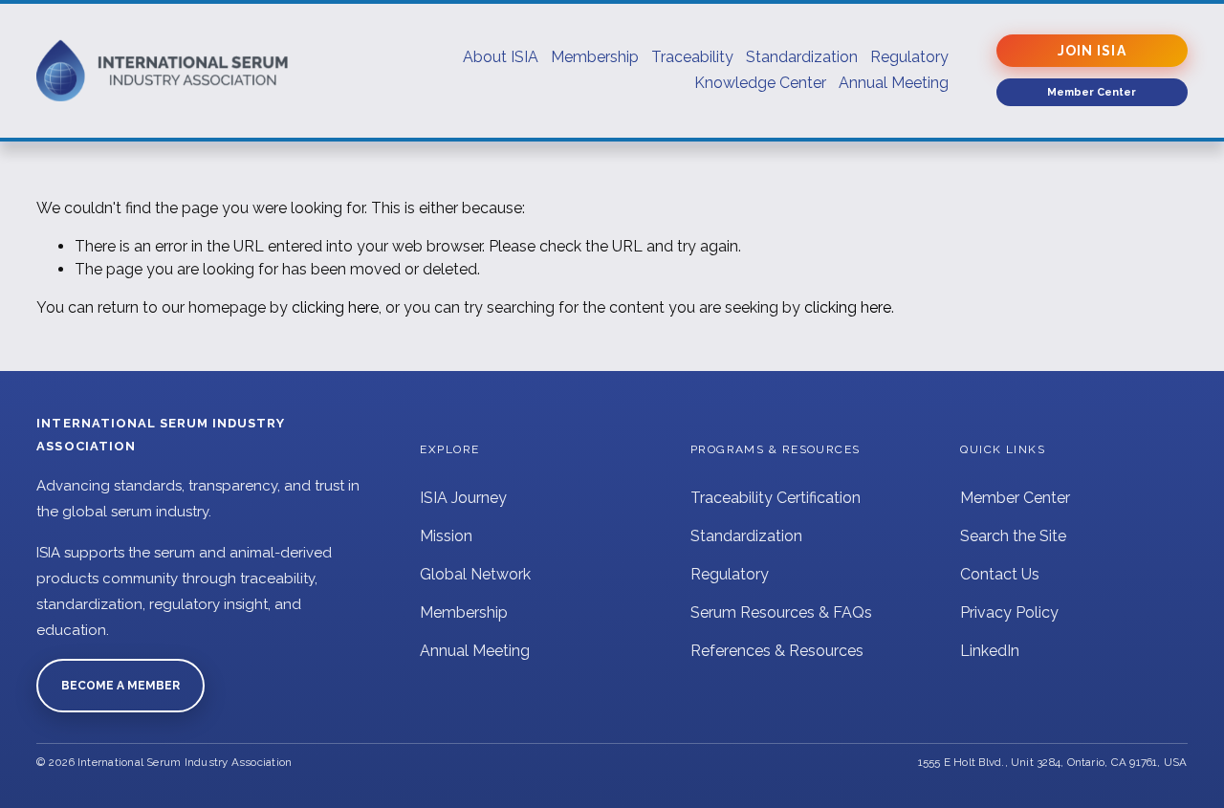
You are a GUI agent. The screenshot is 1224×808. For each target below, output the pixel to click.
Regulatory (729, 574)
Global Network (475, 574)
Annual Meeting (475, 651)
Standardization (746, 536)
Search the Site (1013, 536)
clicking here (335, 307)
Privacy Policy (1009, 612)
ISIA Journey (463, 498)
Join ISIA (1092, 50)
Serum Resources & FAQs (781, 612)
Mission (446, 536)
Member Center (1015, 498)
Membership (464, 612)
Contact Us (999, 574)
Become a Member (120, 685)
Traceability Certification (775, 498)
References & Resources (776, 651)
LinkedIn (989, 651)
